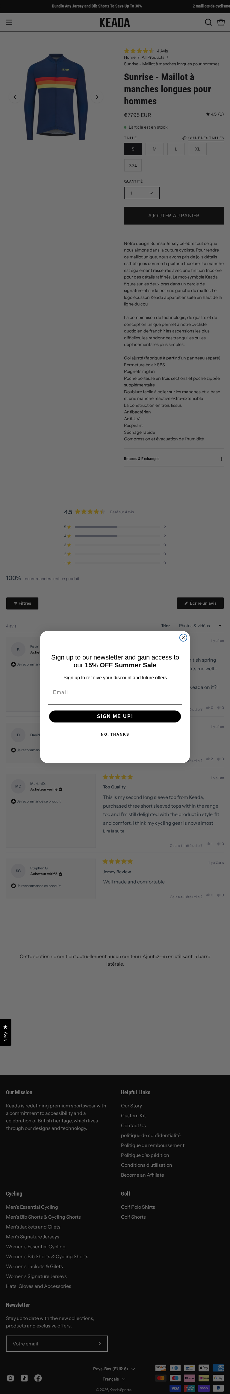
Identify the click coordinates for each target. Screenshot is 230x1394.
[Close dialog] (183, 637)
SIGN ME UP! (115, 716)
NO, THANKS (115, 734)
